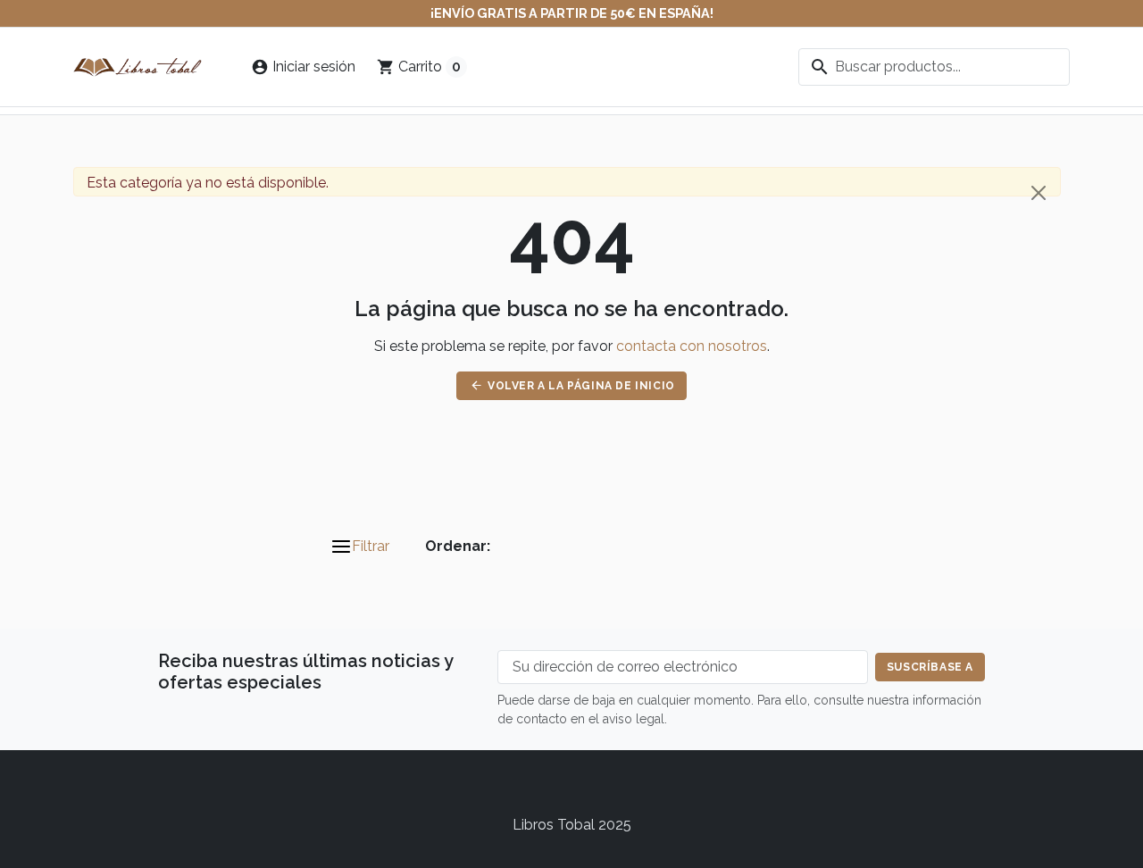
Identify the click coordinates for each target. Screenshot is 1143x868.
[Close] (1038, 193)
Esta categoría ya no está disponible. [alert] (208, 182)
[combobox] (934, 67)
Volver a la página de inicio (572, 385)
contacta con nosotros (691, 346)
